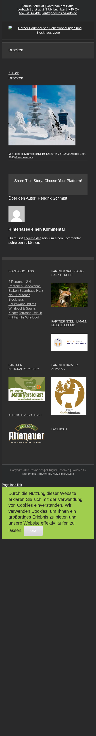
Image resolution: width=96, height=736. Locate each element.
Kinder (13, 313)
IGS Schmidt (29, 473)
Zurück (13, 73)
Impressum (67, 473)
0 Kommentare (24, 157)
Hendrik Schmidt (24, 153)
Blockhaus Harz (48, 473)
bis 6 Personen (19, 295)
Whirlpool (32, 317)
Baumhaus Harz (31, 290)
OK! (33, 531)
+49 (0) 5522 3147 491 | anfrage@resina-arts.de (49, 11)
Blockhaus (16, 299)
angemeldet (32, 238)
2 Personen (16, 281)
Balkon (13, 290)
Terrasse (25, 313)
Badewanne (32, 286)
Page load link (12, 485)
